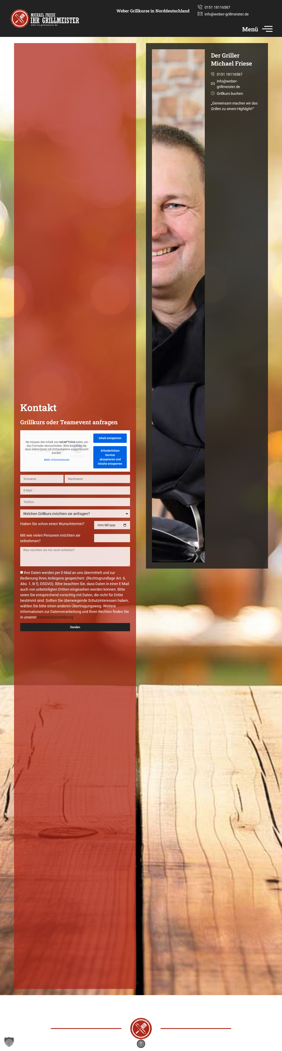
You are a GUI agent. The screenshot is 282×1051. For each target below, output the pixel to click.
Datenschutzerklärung (55, 617)
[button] (9, 1042)
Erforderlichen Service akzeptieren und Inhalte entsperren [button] (110, 457)
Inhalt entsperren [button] (110, 438)
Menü (250, 29)
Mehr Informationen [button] (57, 459)
